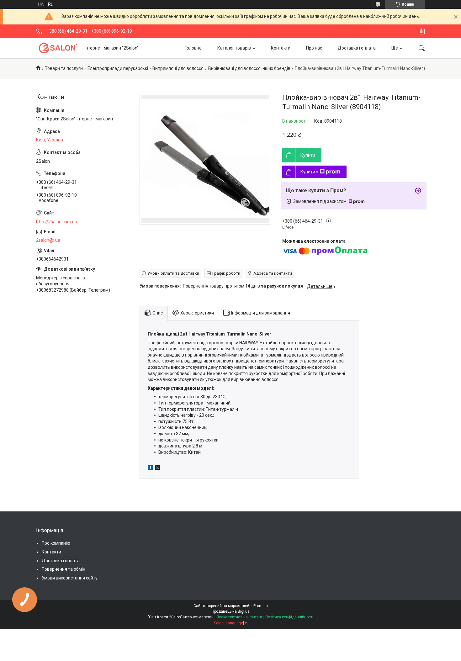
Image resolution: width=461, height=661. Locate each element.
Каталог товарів (234, 47)
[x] (157, 468)
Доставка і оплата (357, 47)
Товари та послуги (64, 68)
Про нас (314, 47)
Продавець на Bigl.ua (231, 611)
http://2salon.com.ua (56, 221)
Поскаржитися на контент (239, 617)
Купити (307, 155)
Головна (193, 47)
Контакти (280, 47)
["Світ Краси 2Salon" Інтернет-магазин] (58, 48)
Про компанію (56, 543)
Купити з (309, 171)
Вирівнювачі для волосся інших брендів (249, 68)
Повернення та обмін (63, 569)
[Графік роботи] (422, 31)
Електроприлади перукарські (117, 68)
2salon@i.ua (48, 240)
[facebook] (150, 468)
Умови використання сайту (70, 577)
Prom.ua (260, 606)
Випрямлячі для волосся (178, 68)
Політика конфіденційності (289, 617)
